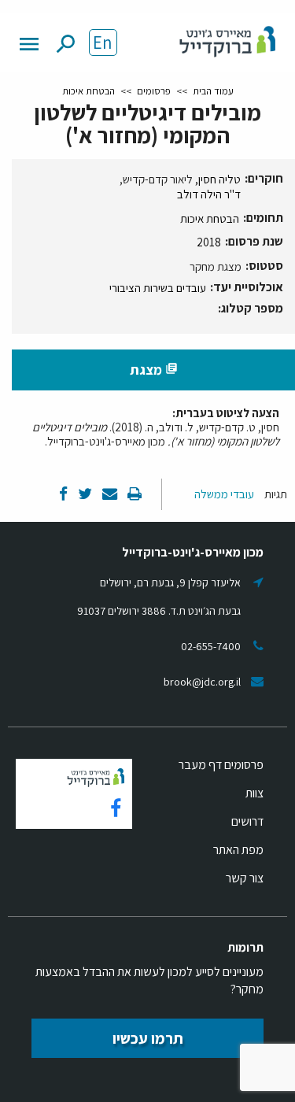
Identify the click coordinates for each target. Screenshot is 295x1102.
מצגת (154, 370)
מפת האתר (238, 849)
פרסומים (154, 91)
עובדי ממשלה (224, 493)
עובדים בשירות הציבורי (157, 287)
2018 (209, 242)
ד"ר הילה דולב (209, 194)
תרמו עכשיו (147, 1038)
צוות (254, 793)
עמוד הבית (213, 91)
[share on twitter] (84, 494)
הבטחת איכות (88, 91)
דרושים (247, 821)
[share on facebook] (63, 494)
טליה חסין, (218, 179)
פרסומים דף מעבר (221, 764)
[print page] (133, 494)
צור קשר (245, 878)
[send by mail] (108, 494)
